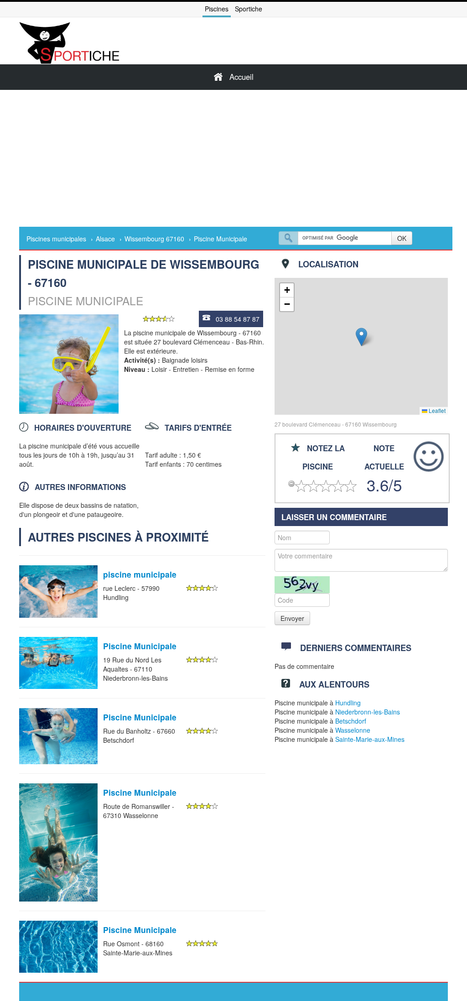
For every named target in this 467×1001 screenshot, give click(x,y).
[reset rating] (291, 483)
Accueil (241, 76)
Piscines (216, 8)
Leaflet (436, 410)
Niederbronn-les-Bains (367, 711)
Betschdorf (350, 720)
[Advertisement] (233, 158)
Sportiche (248, 8)
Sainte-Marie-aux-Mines (370, 739)
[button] (361, 337)
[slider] (159, 319)
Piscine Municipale (139, 646)
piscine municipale (139, 574)
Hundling (348, 702)
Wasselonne (352, 730)
